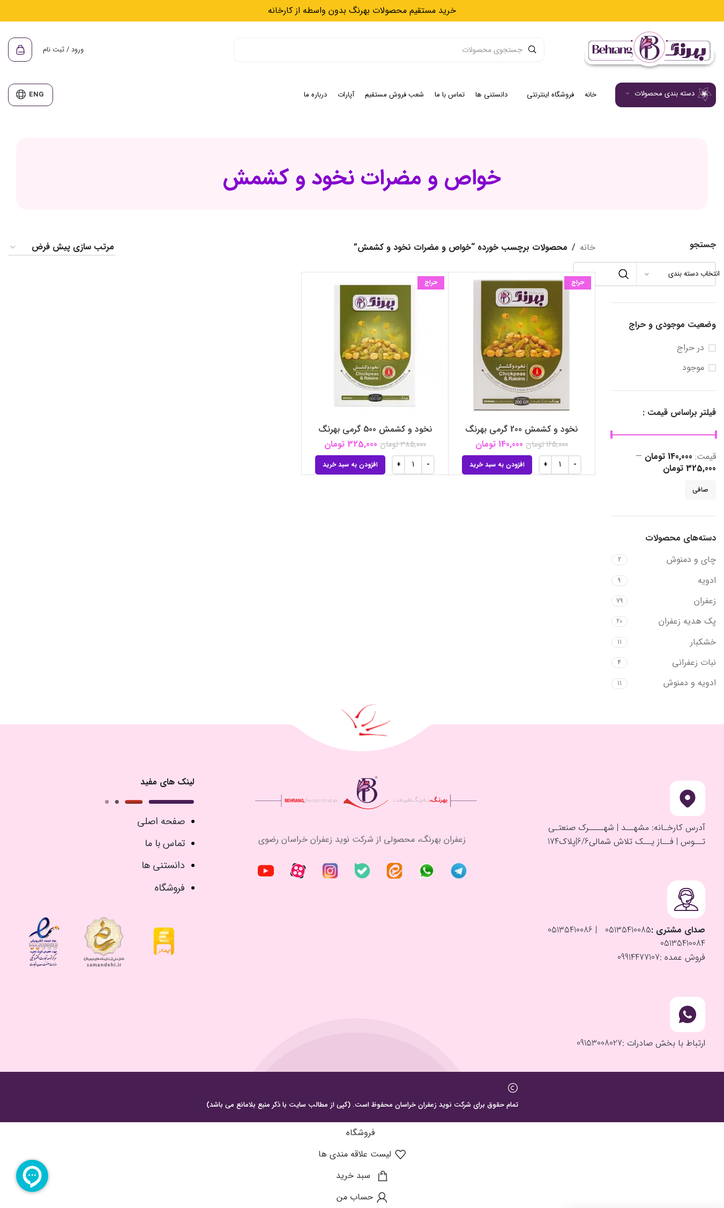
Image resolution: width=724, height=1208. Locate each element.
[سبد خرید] (20, 50)
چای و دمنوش (691, 559)
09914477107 (638, 957)
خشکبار (703, 642)
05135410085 (626, 930)
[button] (497, 465)
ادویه (707, 580)
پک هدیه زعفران (687, 621)
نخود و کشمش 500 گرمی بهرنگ (375, 429)
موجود (693, 368)
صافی (700, 490)
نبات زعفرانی (694, 662)
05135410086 (570, 930)
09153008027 (599, 1043)
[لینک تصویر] (459, 870)
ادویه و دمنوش (689, 683)
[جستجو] (623, 274)
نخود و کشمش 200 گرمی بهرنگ (521, 429)
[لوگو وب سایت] (649, 49)
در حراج (690, 348)
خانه (587, 247)
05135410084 (682, 943)
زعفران (705, 600)
